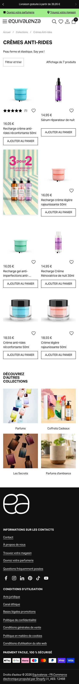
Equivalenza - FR (42, 674)
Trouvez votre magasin (63, 12)
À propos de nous (14, 544)
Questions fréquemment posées (23, 569)
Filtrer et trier (13, 62)
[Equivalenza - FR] (24, 21)
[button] (54, 21)
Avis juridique (11, 596)
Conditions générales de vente (22, 627)
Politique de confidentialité (19, 620)
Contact (8, 537)
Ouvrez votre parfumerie (20, 12)
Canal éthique (11, 604)
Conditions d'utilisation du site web (25, 643)
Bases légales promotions (19, 611)
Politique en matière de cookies (22, 636)
